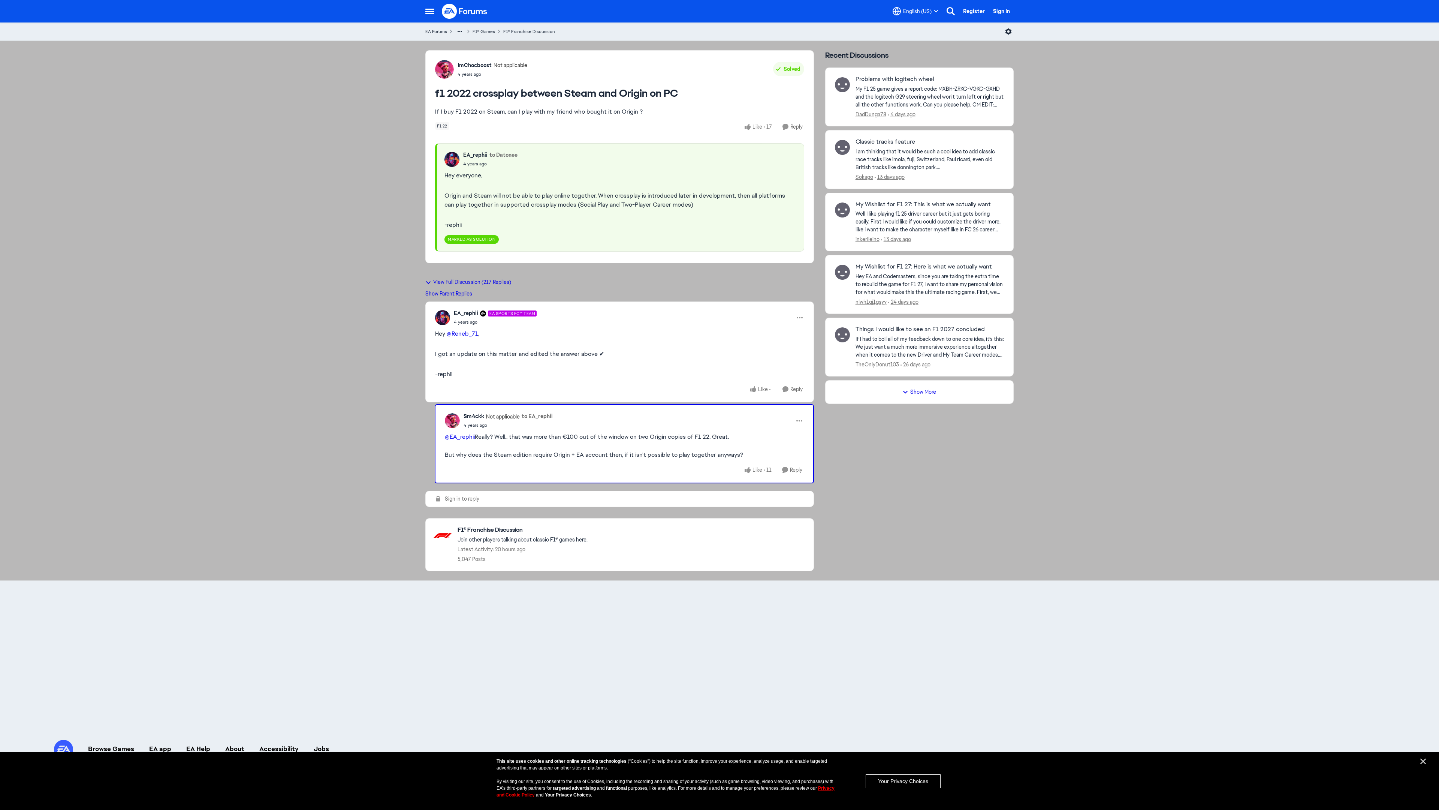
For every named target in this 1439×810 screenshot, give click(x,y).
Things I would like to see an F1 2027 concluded (920, 329)
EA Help (198, 749)
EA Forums (436, 31)
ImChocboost (475, 65)
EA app (160, 749)
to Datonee (503, 155)
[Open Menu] (1008, 31)
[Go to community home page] (465, 11)
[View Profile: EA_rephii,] (451, 159)
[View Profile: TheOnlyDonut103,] (842, 334)
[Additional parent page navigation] (459, 31)
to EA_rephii (537, 416)
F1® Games (484, 31)
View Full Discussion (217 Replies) (472, 282)
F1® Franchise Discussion (529, 31)
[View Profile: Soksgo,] (842, 147)
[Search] (950, 11)
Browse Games (111, 749)
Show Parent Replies (448, 293)
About (234, 749)
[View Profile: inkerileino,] (842, 210)
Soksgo (864, 177)
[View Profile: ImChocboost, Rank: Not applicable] (444, 69)
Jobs (321, 749)
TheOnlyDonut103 (877, 364)
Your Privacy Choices (903, 781)
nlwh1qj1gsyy (871, 301)
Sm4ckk (474, 416)
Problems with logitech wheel (895, 79)
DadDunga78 (871, 114)
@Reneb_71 (462, 334)
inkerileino (868, 239)
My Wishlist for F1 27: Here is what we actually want (924, 266)
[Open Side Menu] (430, 11)
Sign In (1001, 11)
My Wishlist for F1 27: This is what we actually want (923, 204)
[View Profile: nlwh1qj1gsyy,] (842, 272)
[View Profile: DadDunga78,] (842, 84)
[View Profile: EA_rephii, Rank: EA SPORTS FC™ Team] (442, 317)
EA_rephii (475, 155)
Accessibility (279, 749)
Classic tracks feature (885, 142)
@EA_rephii (460, 437)
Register (974, 11)
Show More (923, 391)
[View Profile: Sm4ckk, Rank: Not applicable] (452, 420)
